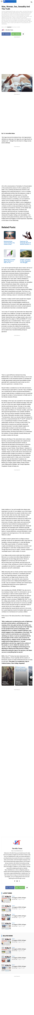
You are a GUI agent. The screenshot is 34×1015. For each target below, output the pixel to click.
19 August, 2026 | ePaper (19, 897)
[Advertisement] (17, 55)
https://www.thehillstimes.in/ (17, 850)
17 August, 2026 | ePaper (19, 916)
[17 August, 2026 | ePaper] (6, 917)
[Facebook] (14, 880)
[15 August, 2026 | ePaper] (6, 926)
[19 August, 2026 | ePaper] (6, 899)
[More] (23, 34)
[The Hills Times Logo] (10, 1)
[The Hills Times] (3, 30)
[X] (19, 880)
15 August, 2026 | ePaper (19, 924)
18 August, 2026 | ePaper (19, 907)
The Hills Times (9, 30)
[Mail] (17, 880)
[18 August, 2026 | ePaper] (6, 908)
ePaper (13, 896)
